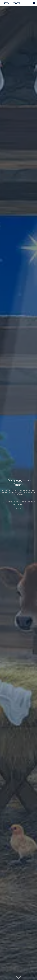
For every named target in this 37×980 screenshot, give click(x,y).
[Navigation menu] (34, 3)
